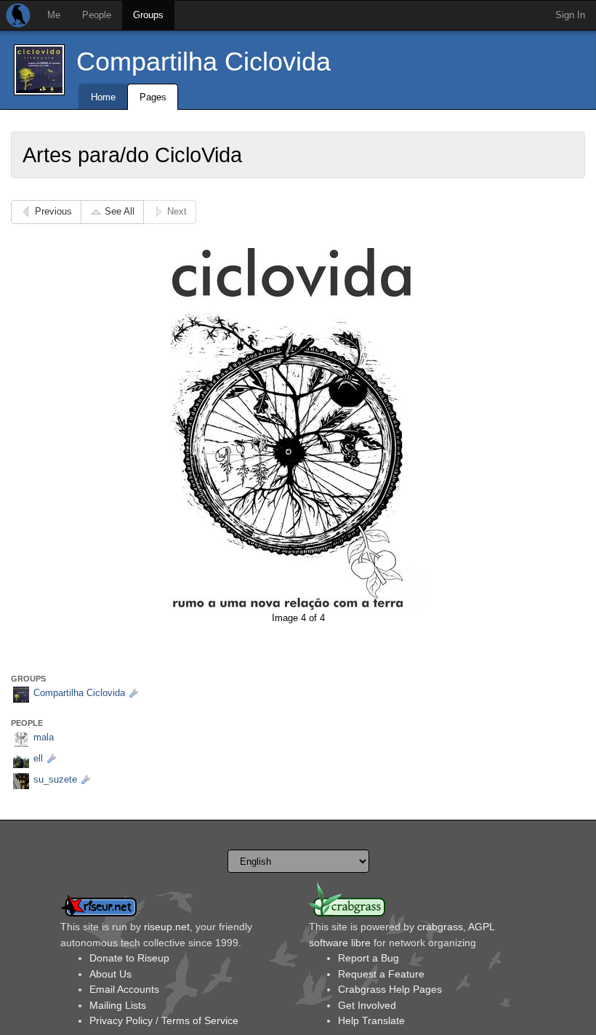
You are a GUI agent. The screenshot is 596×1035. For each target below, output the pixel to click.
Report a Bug (368, 958)
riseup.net (167, 926)
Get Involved (367, 1005)
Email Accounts (124, 989)
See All (119, 211)
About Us (110, 974)
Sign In (570, 14)
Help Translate (371, 1020)
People (96, 14)
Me (53, 14)
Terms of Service (199, 1020)
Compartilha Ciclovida (203, 61)
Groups (148, 14)
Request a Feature (381, 974)
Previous (53, 211)
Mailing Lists (117, 1005)
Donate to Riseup (129, 958)
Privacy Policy (121, 1020)
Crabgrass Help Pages (390, 989)
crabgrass (440, 926)
